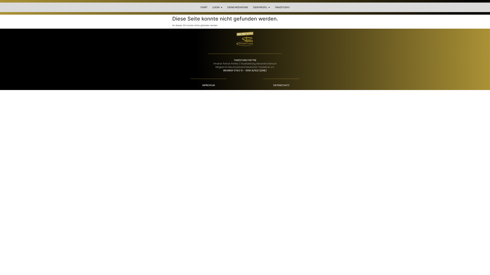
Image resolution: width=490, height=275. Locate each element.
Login (216, 7)
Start (203, 7)
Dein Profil (260, 7)
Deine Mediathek (237, 7)
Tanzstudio (282, 7)
